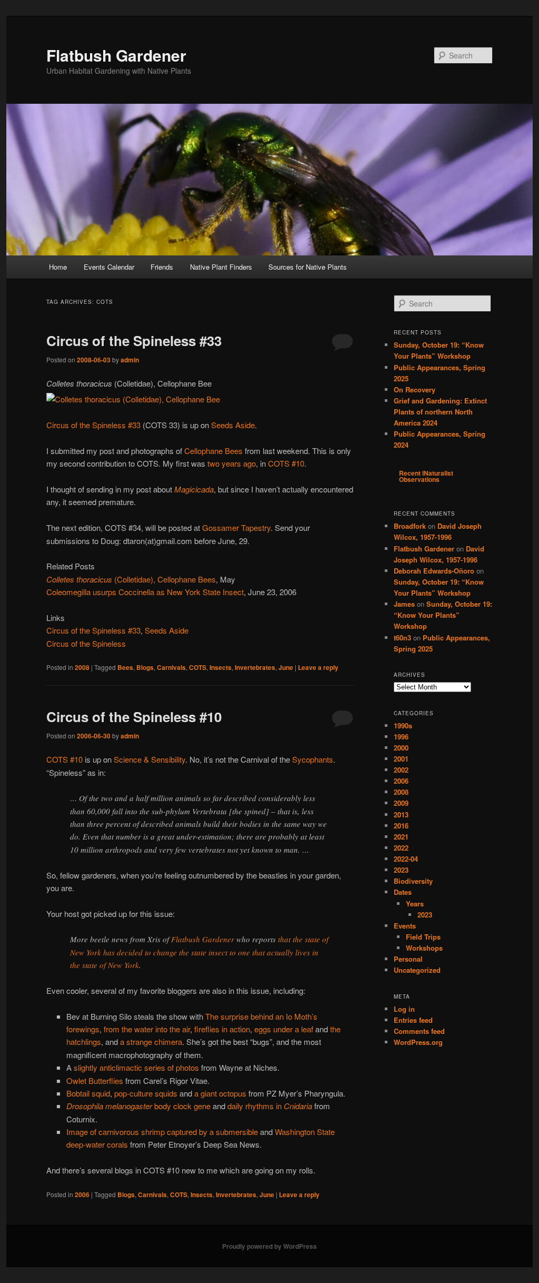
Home (58, 267)
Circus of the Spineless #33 (134, 340)
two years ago (231, 463)
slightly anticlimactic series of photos (136, 1067)
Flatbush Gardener (116, 55)
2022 (401, 848)
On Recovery (414, 389)
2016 (401, 826)
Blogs (145, 667)
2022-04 (406, 859)
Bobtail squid (88, 1093)
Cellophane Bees (213, 450)
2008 (82, 667)
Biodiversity (413, 881)
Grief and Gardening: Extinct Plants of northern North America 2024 (440, 412)
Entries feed (413, 1020)
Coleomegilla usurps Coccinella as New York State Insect (145, 591)
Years (415, 904)
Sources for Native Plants (307, 267)
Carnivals (171, 667)
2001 (401, 759)
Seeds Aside (233, 424)
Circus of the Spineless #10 (134, 716)
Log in (404, 1009)
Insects (220, 667)
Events (405, 926)
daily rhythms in (269, 1105)
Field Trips (423, 937)
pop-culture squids (145, 1093)
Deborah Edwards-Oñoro (434, 571)
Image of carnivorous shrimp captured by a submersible (162, 1131)
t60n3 (402, 638)
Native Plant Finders (221, 267)
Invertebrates (255, 667)
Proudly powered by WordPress (269, 1246)
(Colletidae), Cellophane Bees (131, 579)
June (285, 667)
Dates (403, 892)
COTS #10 (286, 463)
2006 (82, 1194)
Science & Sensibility (149, 759)
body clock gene (138, 1105)
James (404, 604)
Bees (125, 667)
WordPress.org (418, 1042)
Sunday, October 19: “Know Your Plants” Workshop (443, 615)
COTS (197, 667)
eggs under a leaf (283, 1028)
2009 (401, 803)
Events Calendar (109, 267)
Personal (408, 959)
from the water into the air (147, 1028)
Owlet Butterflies (94, 1080)
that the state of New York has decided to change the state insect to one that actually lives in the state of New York (199, 952)
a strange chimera (151, 1041)
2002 (401, 770)
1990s (403, 726)
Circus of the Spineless (86, 643)
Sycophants (312, 759)
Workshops (424, 948)
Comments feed (419, 1031)
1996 (401, 737)
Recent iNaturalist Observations (426, 476)
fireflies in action (222, 1028)
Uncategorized (417, 970)
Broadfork (410, 526)
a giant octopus (220, 1093)
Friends (162, 267)
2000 (401, 748)
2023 (401, 870)
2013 (401, 815)
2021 (401, 837)
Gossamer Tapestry (236, 527)
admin (130, 359)
